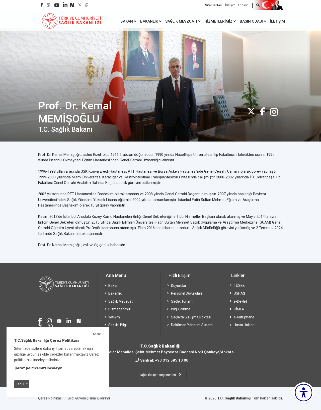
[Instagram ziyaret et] (49, 320)
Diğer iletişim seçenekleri (158, 375)
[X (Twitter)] (79, 4)
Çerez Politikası (50, 398)
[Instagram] (48, 4)
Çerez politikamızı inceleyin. (39, 368)
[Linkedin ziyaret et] (68, 320)
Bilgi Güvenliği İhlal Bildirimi (89, 398)
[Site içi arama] (256, 5)
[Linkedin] (65, 3)
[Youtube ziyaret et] (59, 320)
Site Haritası (213, 5)
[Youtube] (56, 3)
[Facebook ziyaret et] (40, 320)
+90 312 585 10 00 (171, 360)
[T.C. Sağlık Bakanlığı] (66, 288)
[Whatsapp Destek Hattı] (50, 325)
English (243, 5)
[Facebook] (42, 3)
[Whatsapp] (86, 4)
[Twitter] (251, 111)
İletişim (230, 5)
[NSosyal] (72, 3)
